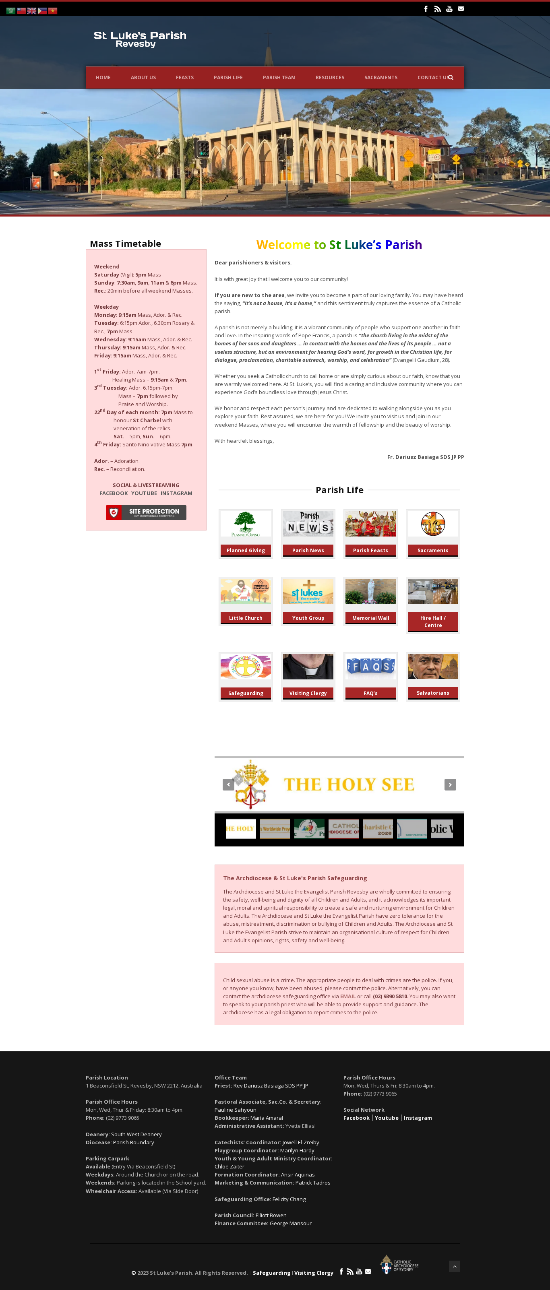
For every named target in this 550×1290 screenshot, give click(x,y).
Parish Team (279, 77)
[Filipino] (42, 10)
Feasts (185, 77)
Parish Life (228, 77)
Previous (228, 785)
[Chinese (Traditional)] (22, 10)
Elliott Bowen (271, 1215)
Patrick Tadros (313, 1182)
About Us (143, 77)
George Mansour (291, 1223)
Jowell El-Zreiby (301, 1142)
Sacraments (380, 77)
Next (450, 785)
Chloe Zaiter (229, 1166)
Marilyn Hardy (297, 1150)
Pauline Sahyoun (235, 1109)
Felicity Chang (289, 1199)
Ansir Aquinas (298, 1174)
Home (103, 77)
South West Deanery (136, 1134)
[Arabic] (11, 10)
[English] (32, 10)
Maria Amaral (266, 1117)
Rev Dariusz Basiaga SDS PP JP (271, 1085)
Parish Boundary (133, 1142)
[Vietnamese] (53, 10)
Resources (330, 77)
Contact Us (433, 77)
